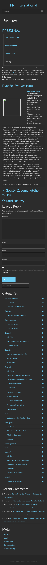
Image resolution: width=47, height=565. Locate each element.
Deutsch (8, 333)
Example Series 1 (13, 324)
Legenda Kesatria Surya (15, 307)
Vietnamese (9, 448)
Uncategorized (10, 444)
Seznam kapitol (11, 45)
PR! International (23, 5)
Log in (6, 538)
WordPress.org (9, 548)
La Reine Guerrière (14, 392)
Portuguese (9, 423)
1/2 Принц (10, 456)
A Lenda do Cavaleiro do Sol (17, 431)
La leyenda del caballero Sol (17, 354)
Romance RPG (12, 396)
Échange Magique (15, 400)
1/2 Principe (11, 427)
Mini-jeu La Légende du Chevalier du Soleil (28, 501)
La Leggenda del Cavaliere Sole (18, 418)
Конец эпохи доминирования (18, 460)
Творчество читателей (15, 472)
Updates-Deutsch (13, 345)
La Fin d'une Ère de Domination (18, 375)
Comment (5, 216)
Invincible (12, 387)
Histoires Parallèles (15, 383)
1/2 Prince (10, 302)
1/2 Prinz (10, 337)
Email (4, 250)
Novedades (11, 362)
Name (4, 242)
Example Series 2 (13, 328)
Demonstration (10, 320)
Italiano (7, 414)
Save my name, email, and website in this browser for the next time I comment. (23, 271)
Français (8, 367)
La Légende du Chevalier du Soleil (19, 379)
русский (8, 452)
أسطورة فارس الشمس (14, 481)
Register (7, 534)
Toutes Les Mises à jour (15, 405)
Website (4, 259)
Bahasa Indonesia (11, 298)
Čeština (8, 311)
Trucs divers (11, 409)
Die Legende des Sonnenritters (18, 341)
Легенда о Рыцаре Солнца (17, 464)
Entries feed (8, 541)
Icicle (12, 72)
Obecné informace (12, 37)
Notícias (10, 439)
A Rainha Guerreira (14, 435)
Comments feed (10, 545)
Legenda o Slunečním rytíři (16, 315)
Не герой (10, 468)
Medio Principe (12, 358)
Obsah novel (10, 54)
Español (8, 350)
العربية (7, 477)
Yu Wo (17, 561)
